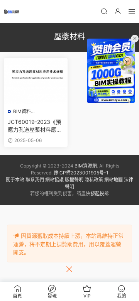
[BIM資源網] (11, 11)
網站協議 (54, 180)
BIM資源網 (86, 166)
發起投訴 (99, 193)
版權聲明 (74, 180)
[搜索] (103, 11)
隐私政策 (94, 180)
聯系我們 (34, 180)
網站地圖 (113, 180)
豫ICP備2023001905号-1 (81, 173)
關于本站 (15, 180)
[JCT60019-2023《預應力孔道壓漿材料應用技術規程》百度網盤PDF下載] (36, 81)
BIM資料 (22, 111)
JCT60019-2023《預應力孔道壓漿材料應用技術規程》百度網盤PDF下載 (36, 126)
